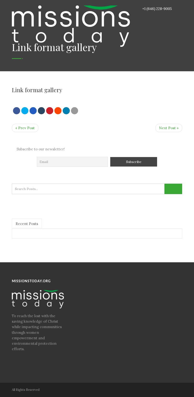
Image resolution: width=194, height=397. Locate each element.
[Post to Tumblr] (41, 110)
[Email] (74, 110)
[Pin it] (49, 110)
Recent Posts (27, 223)
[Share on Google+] (33, 110)
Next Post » (169, 128)
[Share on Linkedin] (58, 110)
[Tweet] (24, 110)
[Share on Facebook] (16, 110)
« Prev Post (25, 128)
